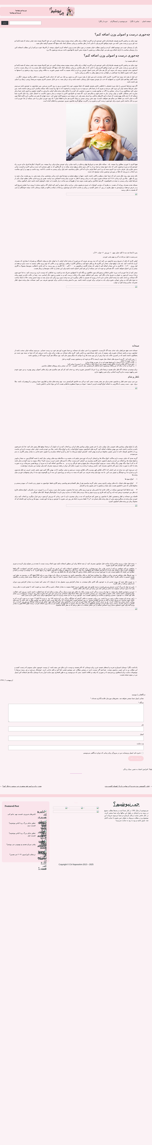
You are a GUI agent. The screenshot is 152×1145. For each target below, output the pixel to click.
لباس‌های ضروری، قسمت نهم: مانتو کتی (22, 814)
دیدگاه (141, 702)
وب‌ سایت (140, 743)
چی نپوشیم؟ (126, 804)
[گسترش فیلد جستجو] (44, 20)
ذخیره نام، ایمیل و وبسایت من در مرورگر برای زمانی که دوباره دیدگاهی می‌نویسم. (112, 753)
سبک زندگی (127, 769)
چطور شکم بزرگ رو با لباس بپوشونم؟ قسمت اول (22, 834)
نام (143, 725)
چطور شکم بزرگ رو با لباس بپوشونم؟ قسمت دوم (22, 824)
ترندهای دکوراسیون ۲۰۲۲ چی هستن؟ (23, 854)
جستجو (5, 22)
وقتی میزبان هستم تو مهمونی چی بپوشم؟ (21, 844)
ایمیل (142, 734)
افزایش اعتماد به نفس (140, 769)
